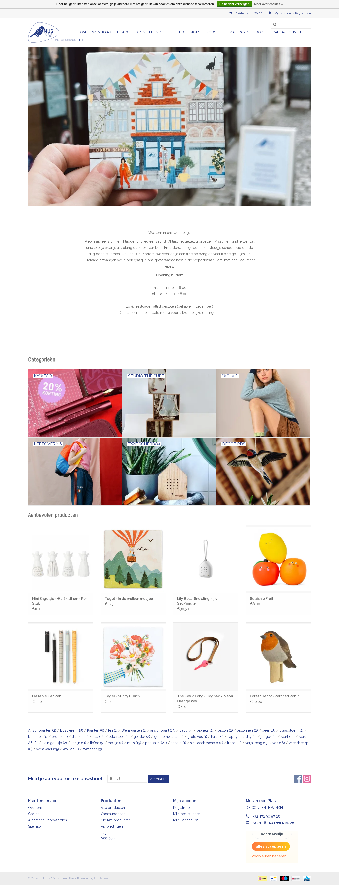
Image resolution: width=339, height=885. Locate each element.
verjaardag (257, 743)
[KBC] (306, 878)
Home (83, 32)
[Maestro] (284, 878)
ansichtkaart (162, 730)
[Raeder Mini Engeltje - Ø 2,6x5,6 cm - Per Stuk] (60, 559)
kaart (288, 737)
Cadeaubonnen (286, 32)
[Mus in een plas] (169, 126)
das (98, 737)
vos (278, 743)
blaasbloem (291, 730)
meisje (115, 743)
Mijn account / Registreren (292, 13)
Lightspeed (101, 878)
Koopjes (260, 32)
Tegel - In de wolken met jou (129, 599)
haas (217, 737)
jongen (269, 737)
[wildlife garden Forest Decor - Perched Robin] (278, 656)
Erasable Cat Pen (46, 696)
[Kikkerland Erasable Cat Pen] (60, 656)
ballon (225, 730)
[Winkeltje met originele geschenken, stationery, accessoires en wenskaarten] (52, 32)
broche (60, 737)
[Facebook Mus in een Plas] (298, 779)
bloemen (38, 737)
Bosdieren (71, 730)
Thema (229, 32)
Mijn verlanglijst (185, 820)
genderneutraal (168, 737)
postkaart (156, 743)
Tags (104, 833)
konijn (78, 743)
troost (234, 743)
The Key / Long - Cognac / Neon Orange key (205, 698)
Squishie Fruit (261, 599)
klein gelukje (54, 743)
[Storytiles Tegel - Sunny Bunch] (133, 656)
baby (186, 730)
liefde (97, 743)
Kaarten (95, 730)
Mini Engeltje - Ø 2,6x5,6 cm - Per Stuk (59, 601)
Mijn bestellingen (187, 814)
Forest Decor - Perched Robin (274, 696)
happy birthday (242, 737)
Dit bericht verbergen (234, 4)
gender (142, 737)
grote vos (197, 737)
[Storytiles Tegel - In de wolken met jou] (133, 559)
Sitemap (34, 826)
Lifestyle (157, 32)
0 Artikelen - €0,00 (249, 13)
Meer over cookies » (268, 4)
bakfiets (205, 730)
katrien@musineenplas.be (273, 822)
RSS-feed (108, 839)
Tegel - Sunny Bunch (122, 696)
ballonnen (247, 730)
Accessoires (133, 32)
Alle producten (113, 808)
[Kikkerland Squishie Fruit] (278, 559)
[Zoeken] (275, 25)
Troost (211, 32)
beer (268, 730)
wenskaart (47, 749)
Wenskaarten (105, 32)
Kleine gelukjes (185, 32)
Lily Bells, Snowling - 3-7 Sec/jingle (197, 601)
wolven (71, 749)
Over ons (35, 808)
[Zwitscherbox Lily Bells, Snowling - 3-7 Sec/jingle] (205, 559)
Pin (112, 730)
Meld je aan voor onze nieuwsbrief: (66, 778)
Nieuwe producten (116, 820)
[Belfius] (295, 878)
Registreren (182, 808)
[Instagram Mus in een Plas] (307, 779)
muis (134, 743)
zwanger (92, 749)
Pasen (244, 32)
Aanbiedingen (112, 826)
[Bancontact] (273, 878)
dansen (80, 737)
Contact (34, 814)
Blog (82, 40)
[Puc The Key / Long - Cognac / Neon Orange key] (205, 656)
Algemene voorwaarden (47, 820)
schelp (178, 743)
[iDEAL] (261, 878)
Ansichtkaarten (42, 730)
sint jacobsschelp (206, 743)
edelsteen (119, 737)
